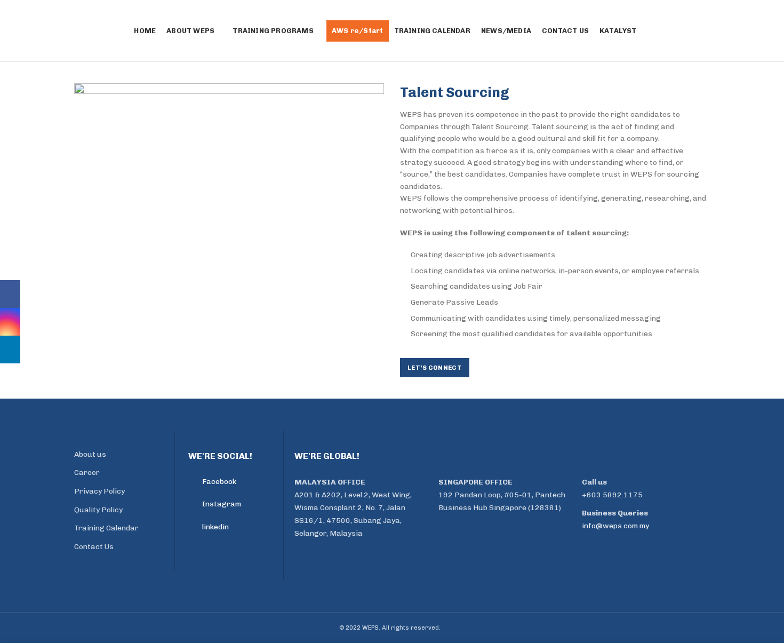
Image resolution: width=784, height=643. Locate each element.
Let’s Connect (434, 367)
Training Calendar (106, 528)
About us (90, 454)
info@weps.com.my (615, 525)
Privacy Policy (99, 491)
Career (87, 472)
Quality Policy (98, 509)
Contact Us (94, 546)
